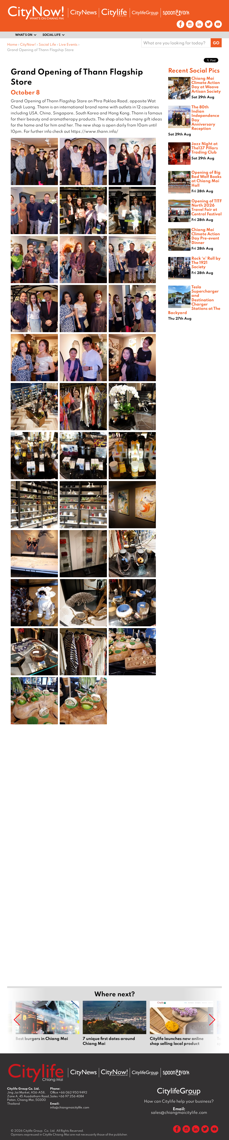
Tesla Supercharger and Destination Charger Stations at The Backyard (194, 299)
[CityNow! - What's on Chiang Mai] (35, 12)
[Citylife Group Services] (145, 13)
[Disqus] (88, 799)
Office (68, 1092)
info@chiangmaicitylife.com (69, 1107)
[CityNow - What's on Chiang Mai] (114, 1072)
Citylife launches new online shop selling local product (181, 1023)
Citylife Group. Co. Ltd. (39, 1131)
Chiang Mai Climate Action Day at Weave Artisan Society (206, 84)
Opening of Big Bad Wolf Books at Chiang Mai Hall (206, 178)
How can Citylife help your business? (179, 1101)
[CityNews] (83, 12)
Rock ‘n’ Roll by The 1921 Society (206, 262)
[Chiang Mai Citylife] (114, 13)
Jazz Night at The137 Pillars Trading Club (204, 148)
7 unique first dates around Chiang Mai (114, 1023)
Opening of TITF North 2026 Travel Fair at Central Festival (206, 207)
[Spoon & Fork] (176, 12)
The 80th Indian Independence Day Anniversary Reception (205, 117)
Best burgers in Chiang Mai (47, 1023)
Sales (67, 1096)
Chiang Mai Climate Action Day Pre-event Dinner (205, 236)
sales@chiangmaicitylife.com (179, 1110)
